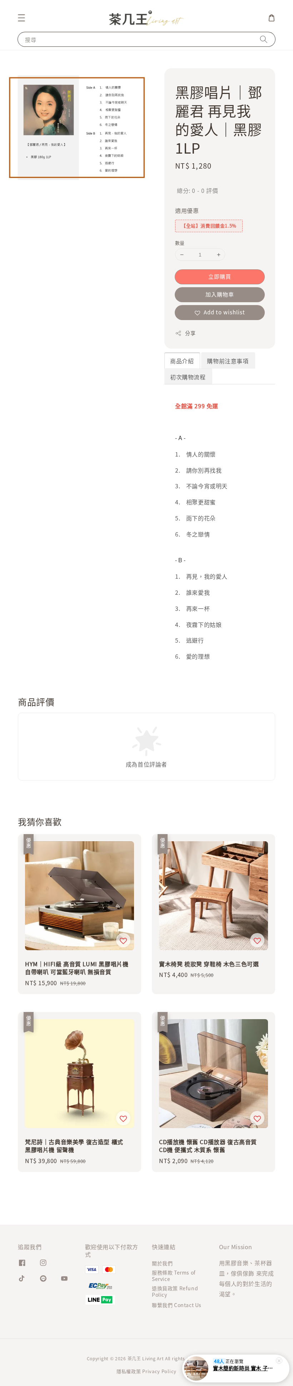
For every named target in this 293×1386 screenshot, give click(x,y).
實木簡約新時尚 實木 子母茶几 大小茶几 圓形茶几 (244, 1368)
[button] (21, 18)
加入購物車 (219, 294)
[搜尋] (263, 39)
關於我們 (162, 1263)
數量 (180, 242)
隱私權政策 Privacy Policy (146, 1371)
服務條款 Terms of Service (174, 1275)
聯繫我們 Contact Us (177, 1304)
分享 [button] (190, 332)
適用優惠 (187, 210)
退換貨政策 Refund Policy (175, 1291)
